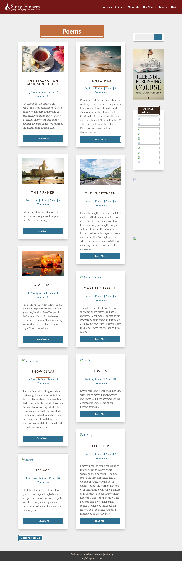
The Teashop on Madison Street (43, 82)
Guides (163, 7)
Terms (99, 554)
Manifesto (133, 7)
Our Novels (149, 7)
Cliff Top (100, 446)
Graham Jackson (38, 200)
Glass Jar (43, 285)
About (173, 7)
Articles (107, 7)
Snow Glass (42, 371)
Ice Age (43, 470)
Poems (51, 92)
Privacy (109, 554)
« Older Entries (30, 538)
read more (43, 138)
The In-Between (100, 193)
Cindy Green (38, 293)
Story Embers (38, 92)
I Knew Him (100, 80)
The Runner (43, 192)
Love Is (100, 371)
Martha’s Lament (100, 288)
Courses (119, 7)
